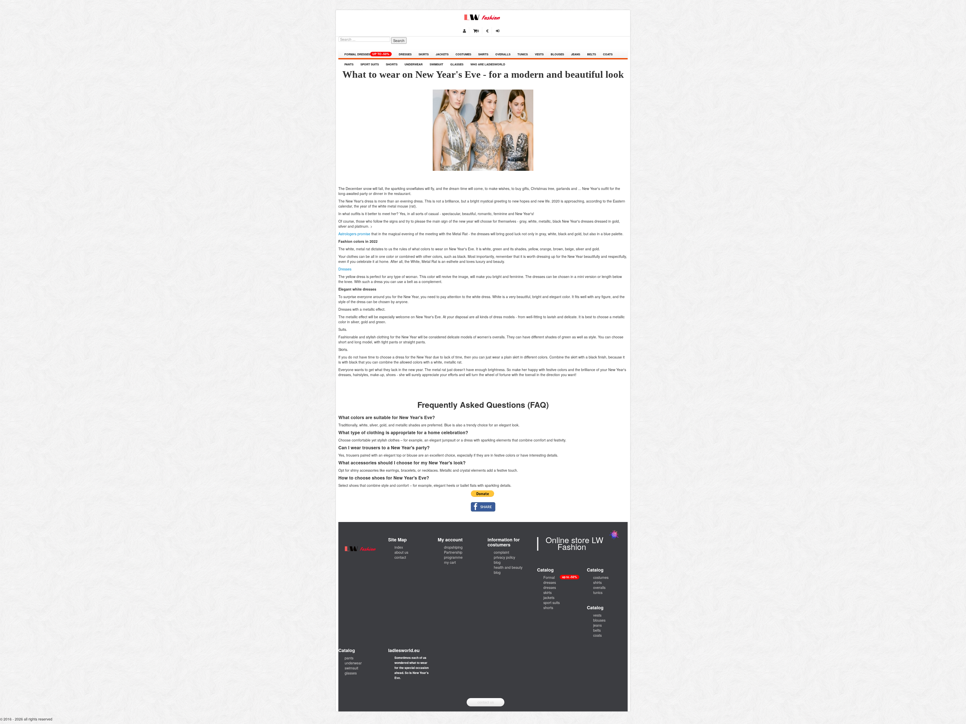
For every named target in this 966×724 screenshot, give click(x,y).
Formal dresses (366, 54)
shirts (483, 54)
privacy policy (504, 557)
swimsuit (436, 64)
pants (348, 64)
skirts (424, 54)
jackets (442, 54)
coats (608, 54)
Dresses (344, 268)
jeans (575, 54)
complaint (501, 552)
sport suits (369, 64)
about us (401, 552)
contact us (485, 702)
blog (497, 562)
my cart (450, 562)
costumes (463, 54)
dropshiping (453, 547)
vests (539, 54)
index (398, 547)
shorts (391, 64)
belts (591, 54)
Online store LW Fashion (574, 543)
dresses (405, 54)
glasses (456, 64)
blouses (557, 54)
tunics (522, 54)
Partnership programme (453, 555)
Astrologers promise (354, 233)
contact (400, 557)
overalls (502, 54)
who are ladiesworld (487, 64)
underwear (414, 64)
